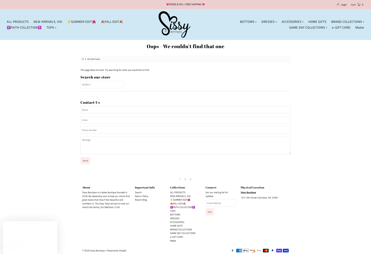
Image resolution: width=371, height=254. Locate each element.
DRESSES (268, 21)
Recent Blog (141, 199)
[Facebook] (180, 179)
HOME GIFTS (317, 21)
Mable (359, 27)
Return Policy (141, 196)
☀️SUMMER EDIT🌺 (81, 21)
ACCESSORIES (292, 21)
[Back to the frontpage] (83, 59)
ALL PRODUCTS (18, 21)
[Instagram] (185, 179)
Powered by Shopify (116, 250)
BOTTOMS (247, 21)
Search (138, 192)
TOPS (51, 27)
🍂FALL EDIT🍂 (112, 21)
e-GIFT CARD (341, 27)
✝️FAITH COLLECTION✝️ (24, 27)
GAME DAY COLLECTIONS (307, 27)
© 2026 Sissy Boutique (93, 250)
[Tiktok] (190, 179)
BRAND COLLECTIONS (347, 21)
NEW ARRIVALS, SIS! (47, 21)
